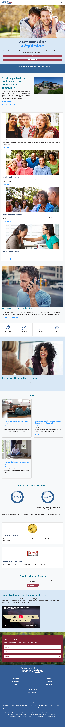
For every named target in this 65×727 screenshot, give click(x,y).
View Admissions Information (10, 317)
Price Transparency (26, 712)
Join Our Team (6, 385)
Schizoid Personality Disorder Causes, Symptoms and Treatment (48, 422)
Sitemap (26, 714)
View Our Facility (6, 102)
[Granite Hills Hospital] (32, 668)
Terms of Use (18, 714)
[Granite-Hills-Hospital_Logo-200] (7, 1)
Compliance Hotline (38, 716)
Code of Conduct (27, 716)
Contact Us (49, 684)
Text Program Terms (50, 716)
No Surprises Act (52, 714)
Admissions (15, 681)
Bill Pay (49, 678)
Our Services (15, 678)
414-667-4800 (32, 689)
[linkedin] (33, 702)
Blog (5, 425)
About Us (15, 684)
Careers (49, 681)
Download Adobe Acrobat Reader (38, 714)
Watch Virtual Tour (7, 105)
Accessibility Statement (15, 716)
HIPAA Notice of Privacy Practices (12, 712)
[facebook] (31, 702)
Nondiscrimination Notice (39, 712)
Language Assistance (53, 712)
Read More (6, 434)
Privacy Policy (10, 714)
